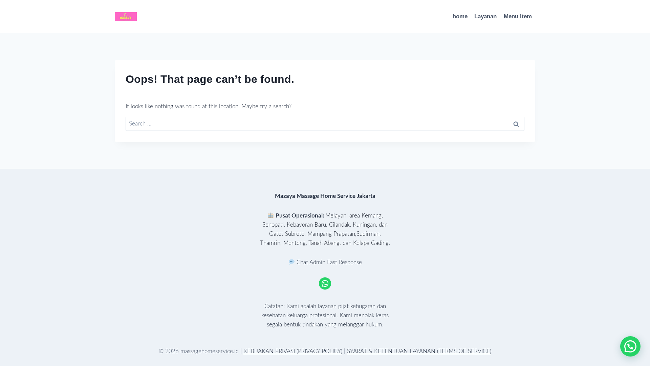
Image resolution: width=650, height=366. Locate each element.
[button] (630, 346)
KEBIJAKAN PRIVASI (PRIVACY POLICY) (292, 351)
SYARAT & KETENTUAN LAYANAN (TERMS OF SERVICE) (419, 351)
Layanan (485, 16)
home (460, 16)
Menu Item (518, 16)
